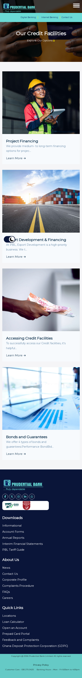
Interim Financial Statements (22, 544)
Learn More (14, 158)
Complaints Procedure (18, 585)
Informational (12, 525)
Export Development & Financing (36, 240)
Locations (9, 615)
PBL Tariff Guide (13, 549)
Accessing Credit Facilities (29, 338)
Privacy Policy (41, 664)
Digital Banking (28, 17)
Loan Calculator (13, 622)
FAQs (6, 592)
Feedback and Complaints (20, 640)
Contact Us (67, 17)
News (6, 567)
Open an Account (14, 628)
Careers (7, 598)
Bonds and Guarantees (26, 437)
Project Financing (22, 141)
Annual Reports (13, 537)
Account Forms (13, 531)
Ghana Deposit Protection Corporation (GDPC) (35, 646)
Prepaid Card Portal (16, 633)
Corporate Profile (14, 579)
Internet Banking (49, 17)
